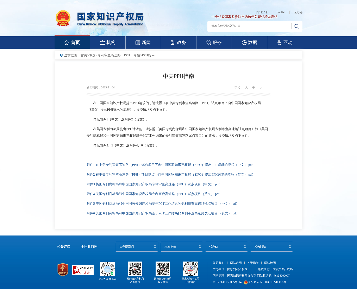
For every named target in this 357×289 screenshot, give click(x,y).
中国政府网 (89, 246)
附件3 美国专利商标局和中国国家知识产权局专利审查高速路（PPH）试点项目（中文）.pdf (153, 184)
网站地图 (270, 262)
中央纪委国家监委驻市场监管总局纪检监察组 (245, 17)
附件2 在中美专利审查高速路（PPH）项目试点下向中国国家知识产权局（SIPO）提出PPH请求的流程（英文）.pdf (170, 174)
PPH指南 (148, 55)
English (280, 12)
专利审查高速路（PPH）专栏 (119, 55)
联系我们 (218, 262)
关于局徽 (253, 262)
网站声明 (236, 262)
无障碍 (298, 12)
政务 (181, 42)
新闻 (146, 42)
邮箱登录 (262, 12)
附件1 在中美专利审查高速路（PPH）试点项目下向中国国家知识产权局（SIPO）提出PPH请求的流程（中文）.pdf (170, 165)
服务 (217, 42)
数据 (252, 42)
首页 (75, 42)
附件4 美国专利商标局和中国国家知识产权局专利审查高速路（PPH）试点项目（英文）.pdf (153, 194)
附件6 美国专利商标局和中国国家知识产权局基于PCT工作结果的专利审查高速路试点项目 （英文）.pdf (162, 213)
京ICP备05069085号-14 (227, 282)
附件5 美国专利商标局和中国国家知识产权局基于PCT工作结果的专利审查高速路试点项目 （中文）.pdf (162, 203)
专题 (92, 55)
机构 (110, 42)
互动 (288, 42)
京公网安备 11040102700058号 (267, 282)
